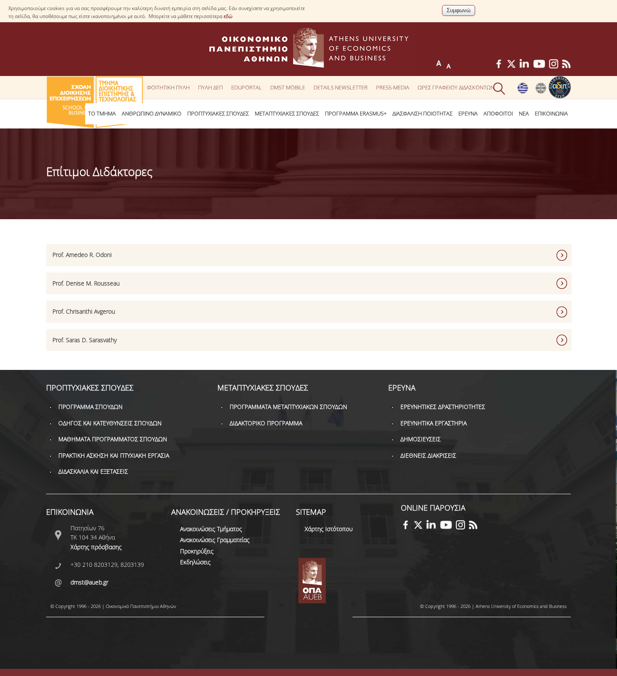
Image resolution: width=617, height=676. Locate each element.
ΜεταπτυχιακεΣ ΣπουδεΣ (287, 113)
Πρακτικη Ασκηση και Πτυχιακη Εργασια (113, 455)
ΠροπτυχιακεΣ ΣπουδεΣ (218, 113)
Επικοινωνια (551, 113)
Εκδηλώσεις (195, 562)
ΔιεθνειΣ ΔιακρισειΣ (428, 455)
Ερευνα (468, 113)
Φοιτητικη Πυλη (168, 87)
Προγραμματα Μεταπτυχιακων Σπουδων (288, 407)
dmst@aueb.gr (89, 582)
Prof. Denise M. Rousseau (86, 283)
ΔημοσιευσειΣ (420, 439)
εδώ (228, 16)
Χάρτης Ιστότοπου (329, 529)
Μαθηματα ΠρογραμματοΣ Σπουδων (112, 439)
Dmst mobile (287, 87)
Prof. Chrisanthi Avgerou (83, 311)
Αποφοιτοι (498, 113)
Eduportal (246, 87)
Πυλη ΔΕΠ (210, 87)
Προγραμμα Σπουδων (90, 407)
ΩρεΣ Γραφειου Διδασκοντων (456, 87)
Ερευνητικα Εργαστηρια (433, 423)
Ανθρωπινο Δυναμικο (151, 113)
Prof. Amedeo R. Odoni (82, 255)
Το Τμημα (102, 113)
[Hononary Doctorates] (541, 92)
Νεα (524, 113)
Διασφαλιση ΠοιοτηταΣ (422, 113)
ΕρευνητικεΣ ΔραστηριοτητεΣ (442, 407)
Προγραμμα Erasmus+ (356, 113)
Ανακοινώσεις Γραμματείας (215, 540)
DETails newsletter (341, 87)
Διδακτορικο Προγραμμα (266, 423)
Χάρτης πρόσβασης (96, 547)
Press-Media (392, 87)
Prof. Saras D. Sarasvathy (84, 340)
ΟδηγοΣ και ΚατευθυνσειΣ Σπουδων (110, 423)
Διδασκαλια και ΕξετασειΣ (93, 471)
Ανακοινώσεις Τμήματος (211, 529)
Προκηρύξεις (197, 551)
